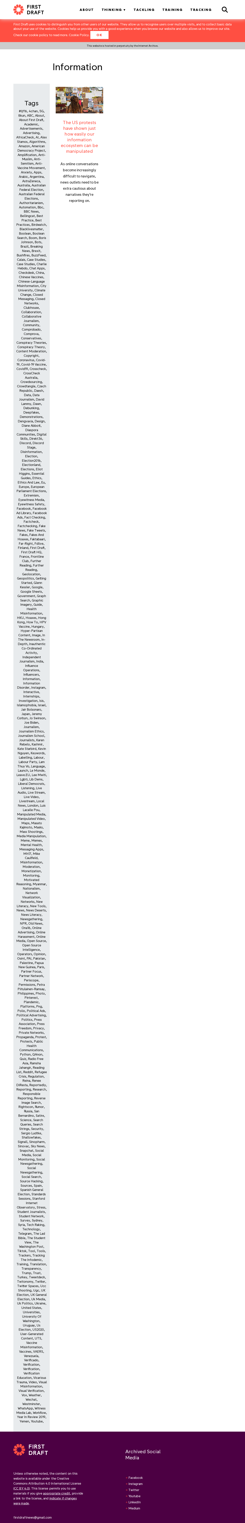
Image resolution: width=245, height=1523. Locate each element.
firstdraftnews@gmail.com (32, 1517)
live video (31, 797)
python (25, 1054)
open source (36, 941)
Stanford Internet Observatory (31, 1203)
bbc (40, 207)
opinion (39, 954)
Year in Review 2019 (31, 1417)
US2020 (38, 1329)
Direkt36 (35, 438)
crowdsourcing (31, 382)
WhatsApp (25, 1408)
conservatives (31, 338)
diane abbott (31, 425)
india (39, 661)
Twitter (133, 1490)
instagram (38, 687)
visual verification (31, 1390)
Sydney (37, 1220)
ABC (30, 115)
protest (40, 1037)
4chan (33, 111)
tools (41, 1251)
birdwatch (38, 224)
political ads (36, 1011)
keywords (38, 753)
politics (26, 1019)
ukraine (39, 1303)
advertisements (31, 128)
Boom (33, 238)
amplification (27, 155)
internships (31, 696)
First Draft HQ (31, 552)
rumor (39, 1107)
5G (41, 111)
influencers (31, 674)
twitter (40, 1281)
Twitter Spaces (27, 1286)
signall (22, 1141)
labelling (25, 757)
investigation (28, 700)
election (31, 456)
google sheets (31, 591)
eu (43, 482)
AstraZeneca (31, 181)
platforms (27, 1006)
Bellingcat (27, 216)
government (26, 596)
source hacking (31, 1181)
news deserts (36, 910)
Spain (38, 1185)
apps (37, 172)
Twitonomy (25, 1281)
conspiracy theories (31, 342)
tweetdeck (37, 1277)
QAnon (37, 1054)
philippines (26, 993)
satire (40, 1115)
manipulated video (31, 818)
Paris (40, 967)
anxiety (26, 172)
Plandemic (31, 1002)
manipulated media (31, 814)
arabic (23, 176)
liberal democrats (31, 783)
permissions (27, 984)
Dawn (37, 404)
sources (26, 1185)
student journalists (31, 1211)
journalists (26, 740)
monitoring (31, 875)
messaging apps (31, 849)
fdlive (38, 543)
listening (27, 788)
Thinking (112, 9)
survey (25, 1220)
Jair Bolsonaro (31, 709)
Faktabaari (37, 539)
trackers (24, 1255)
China (40, 272)
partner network (31, 976)
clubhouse (31, 307)
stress (41, 1207)
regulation (36, 1076)
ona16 (26, 928)
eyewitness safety (31, 504)
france (24, 556)
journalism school (31, 735)
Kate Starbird (26, 748)
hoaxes (31, 617)
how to (32, 622)
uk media (38, 1299)
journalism (31, 727)
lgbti (24, 779)
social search (31, 1176)
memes (36, 840)
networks (27, 901)
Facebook (135, 1477)
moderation (31, 866)
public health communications (31, 1045)
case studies (26, 264)
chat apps (37, 268)
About (87, 9)
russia (28, 1111)
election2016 (31, 460)
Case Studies (36, 259)
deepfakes (31, 412)
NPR (23, 923)
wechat (31, 1399)
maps (25, 823)
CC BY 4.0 (21, 1488)
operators (24, 954)
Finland (23, 547)
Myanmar (39, 884)
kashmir (37, 744)
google (37, 587)
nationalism (31, 888)
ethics (36, 478)
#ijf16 (23, 111)
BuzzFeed (38, 255)
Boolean (25, 233)
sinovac (23, 1146)
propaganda (24, 1037)
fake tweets (36, 530)
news (20, 910)
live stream (36, 792)
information (31, 679)
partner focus (31, 971)
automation (27, 207)
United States (31, 1307)
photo (40, 993)
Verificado (31, 1360)
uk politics (25, 1303)
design (40, 421)
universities (31, 1312)
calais (21, 259)
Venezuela (31, 1356)
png (39, 1006)
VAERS (38, 1351)
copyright (31, 355)
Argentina (37, 176)
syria (21, 1224)
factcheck (31, 521)
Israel (42, 705)
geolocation (31, 574)
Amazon (24, 146)
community (31, 325)
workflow (39, 1412)
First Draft (37, 547)
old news (35, 923)
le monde (37, 770)
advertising (31, 133)
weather (35, 1395)
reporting (23, 1089)
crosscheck (38, 369)
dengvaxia (25, 421)
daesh (38, 390)
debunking (31, 408)
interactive (31, 692)
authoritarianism (31, 203)
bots (38, 242)
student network (31, 1216)
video (33, 1382)
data (27, 395)
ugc (36, 1290)
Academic (31, 124)
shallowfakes (31, 1137)
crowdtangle (26, 386)
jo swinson (37, 718)
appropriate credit (56, 1493)
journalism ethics (31, 731)
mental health (31, 845)
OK (99, 35)
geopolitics (25, 578)
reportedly (37, 1085)
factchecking (27, 526)
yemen (24, 1421)
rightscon (25, 1107)
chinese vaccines (31, 277)
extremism (31, 495)
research (39, 1089)
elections (27, 469)
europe (24, 486)
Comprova (31, 334)
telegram (25, 1233)
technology (31, 1229)
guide (37, 604)
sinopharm (37, 1141)
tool (31, 1251)
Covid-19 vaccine (33, 364)
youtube (37, 1421)
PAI (29, 958)
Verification (31, 1369)
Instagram (135, 1484)
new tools (38, 906)
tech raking (35, 1224)
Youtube (134, 1496)
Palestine (26, 963)
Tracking (201, 9)
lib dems (35, 779)
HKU (20, 617)
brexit (36, 251)
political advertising (31, 1015)
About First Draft (31, 120)
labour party (28, 762)
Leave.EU (23, 775)
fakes (24, 534)
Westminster (31, 1404)
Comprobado (31, 329)
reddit (28, 1072)
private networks (31, 1032)
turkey (22, 1277)
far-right (26, 543)
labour (39, 757)
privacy (38, 1028)
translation (38, 1264)
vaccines (25, 1351)
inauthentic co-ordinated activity (34, 648)
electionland (31, 464)
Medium (134, 1508)
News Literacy (31, 914)
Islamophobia (26, 705)
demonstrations (31, 417)
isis (41, 700)
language (38, 766)
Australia (23, 185)
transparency (31, 1268)
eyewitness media (31, 499)
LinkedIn (134, 1502)
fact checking (34, 517)
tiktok (21, 1251)
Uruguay (29, 1325)
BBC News (31, 211)
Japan (25, 714)
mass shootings (31, 831)
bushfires (23, 255)
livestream (27, 801)
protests (26, 1041)
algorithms (37, 141)
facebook (24, 508)
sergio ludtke (31, 1133)
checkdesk (26, 272)
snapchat (26, 1150)
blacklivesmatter (31, 229)
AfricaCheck (25, 137)
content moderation (31, 351)
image (36, 635)
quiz (23, 1059)
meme (25, 840)
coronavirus (25, 360)
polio (21, 1011)
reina (26, 1080)
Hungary (37, 626)
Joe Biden (31, 722)
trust (37, 1273)
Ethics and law (28, 482)
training (22, 1264)
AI (37, 137)
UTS (38, 1338)
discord (25, 443)
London (32, 805)
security (37, 1128)
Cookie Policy (79, 35)
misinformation (31, 862)
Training (172, 9)
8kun (21, 115)
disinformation (31, 451)
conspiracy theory (31, 347)
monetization (31, 871)
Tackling (144, 9)
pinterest (31, 997)
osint (21, 958)
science (25, 1120)
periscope (31, 980)
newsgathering (31, 919)
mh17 (27, 853)
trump (26, 1273)
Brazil (24, 246)
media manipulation (31, 836)
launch (23, 770)
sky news (38, 1146)
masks (38, 827)
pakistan (39, 958)
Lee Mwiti (39, 775)
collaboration (31, 312)
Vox (24, 1395)
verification (31, 1364)
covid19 (22, 369)
